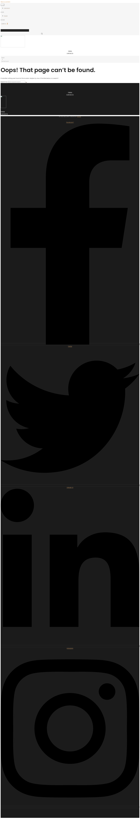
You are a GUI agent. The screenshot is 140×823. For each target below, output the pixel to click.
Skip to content (5, 2)
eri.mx (79, 117)
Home (2, 57)
